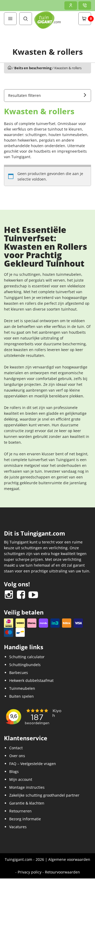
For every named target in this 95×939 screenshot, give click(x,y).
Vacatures (18, 826)
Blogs (14, 771)
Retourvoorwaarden (62, 872)
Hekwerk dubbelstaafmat (31, 680)
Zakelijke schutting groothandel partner (44, 795)
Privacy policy (29, 872)
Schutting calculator (27, 656)
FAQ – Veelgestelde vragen (32, 763)
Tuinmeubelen (22, 688)
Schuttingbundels (25, 664)
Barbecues (18, 672)
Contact (16, 747)
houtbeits (42, 151)
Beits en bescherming (32, 68)
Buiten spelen (21, 696)
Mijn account (20, 779)
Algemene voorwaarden (69, 859)
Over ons (17, 755)
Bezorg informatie (25, 818)
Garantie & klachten (26, 803)
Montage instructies (27, 787)
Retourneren (20, 810)
